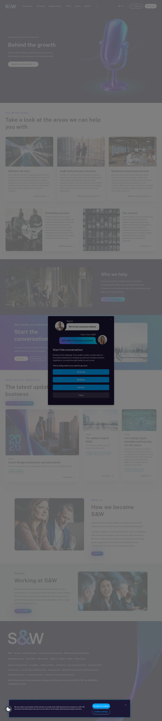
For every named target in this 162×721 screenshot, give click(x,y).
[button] (8, 709)
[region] (69, 708)
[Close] (125, 705)
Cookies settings (101, 712)
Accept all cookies (101, 706)
